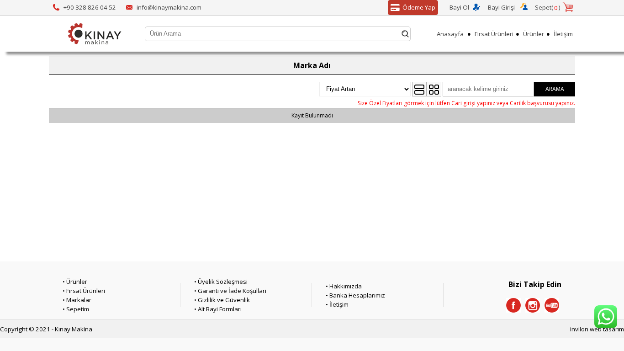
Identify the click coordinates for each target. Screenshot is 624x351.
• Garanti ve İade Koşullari (230, 291)
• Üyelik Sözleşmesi (221, 281)
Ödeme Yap (418, 7)
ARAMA (554, 89)
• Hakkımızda (344, 286)
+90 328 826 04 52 (89, 7)
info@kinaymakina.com (169, 7)
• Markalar (77, 300)
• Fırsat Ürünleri (84, 291)
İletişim (563, 34)
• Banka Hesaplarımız (355, 295)
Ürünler (533, 34)
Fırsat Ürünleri (494, 34)
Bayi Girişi (501, 7)
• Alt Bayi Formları (218, 309)
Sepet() (548, 7)
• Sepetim (76, 309)
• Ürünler (75, 281)
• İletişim (337, 304)
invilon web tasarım (597, 329)
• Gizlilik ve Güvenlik (222, 300)
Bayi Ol (459, 7)
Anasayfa (450, 34)
